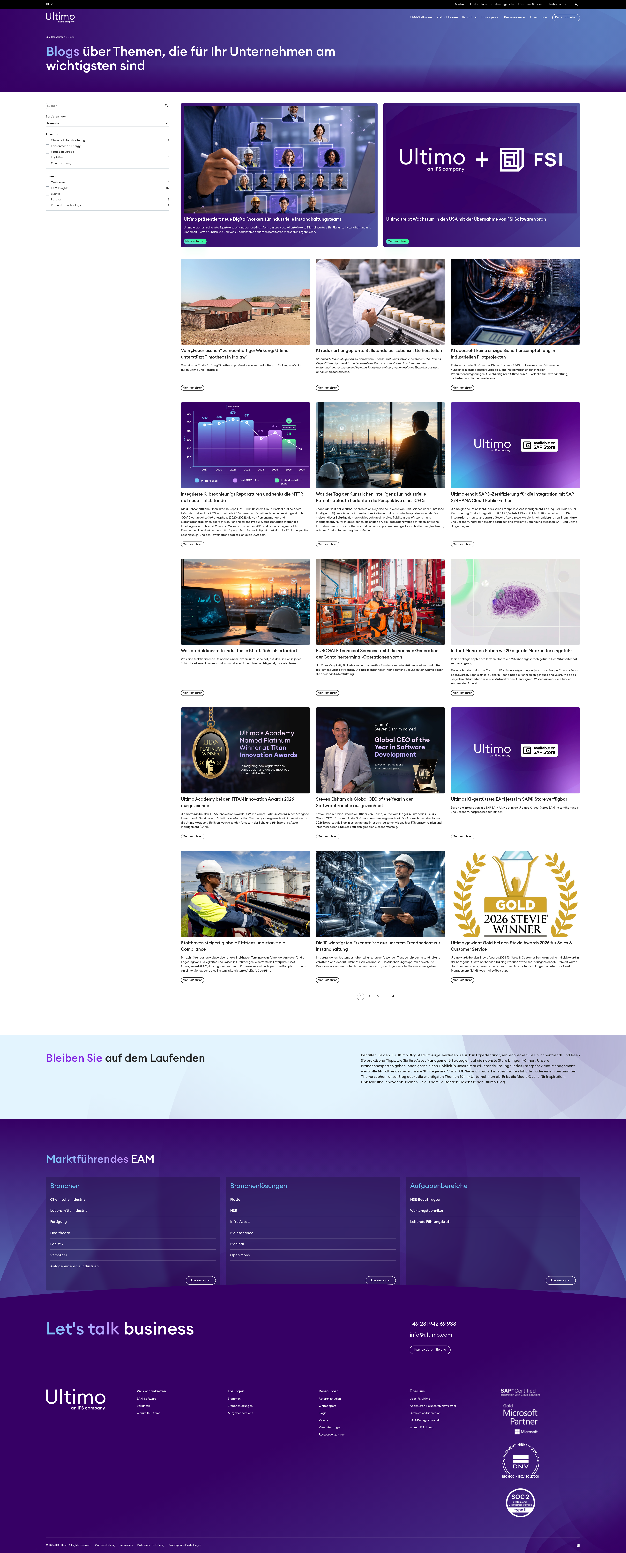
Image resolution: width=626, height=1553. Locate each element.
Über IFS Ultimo (420, 1398)
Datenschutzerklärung (150, 1545)
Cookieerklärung (105, 1545)
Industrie (52, 134)
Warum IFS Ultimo (149, 1413)
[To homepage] (60, 17)
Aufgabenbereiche (240, 1413)
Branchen (234, 1398)
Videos (323, 1420)
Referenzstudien (330, 1398)
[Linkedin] (578, 1545)
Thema (51, 176)
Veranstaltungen (330, 1427)
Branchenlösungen (240, 1406)
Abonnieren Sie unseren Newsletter (433, 1406)
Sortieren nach (56, 116)
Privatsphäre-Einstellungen (185, 1545)
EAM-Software (146, 1398)
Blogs (322, 1413)
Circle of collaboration (425, 1413)
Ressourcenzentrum (332, 1434)
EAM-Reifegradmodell (425, 1420)
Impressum (126, 1545)
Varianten (143, 1406)
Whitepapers (327, 1406)
